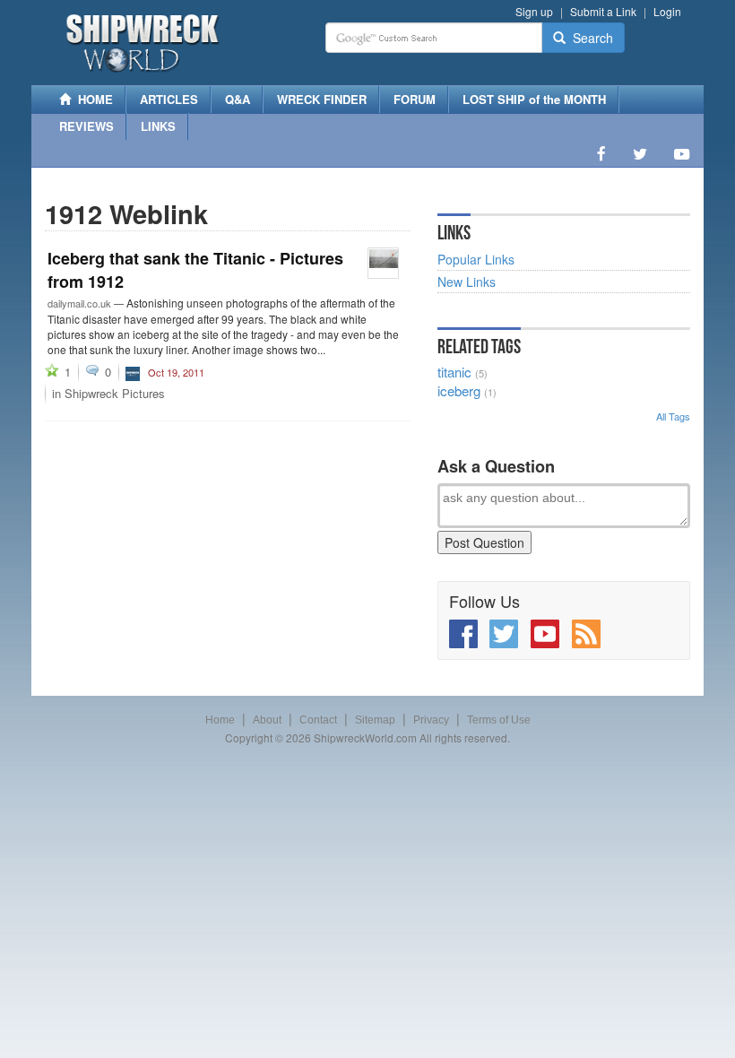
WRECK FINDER (322, 99)
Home (220, 720)
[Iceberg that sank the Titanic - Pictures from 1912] (383, 263)
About (267, 720)
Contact (318, 720)
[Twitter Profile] (640, 153)
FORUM (414, 99)
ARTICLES (169, 99)
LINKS (158, 125)
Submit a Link (603, 11)
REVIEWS (86, 125)
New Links (466, 282)
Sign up (534, 11)
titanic (454, 371)
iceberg (458, 390)
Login (667, 11)
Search (589, 38)
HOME (92, 99)
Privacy (431, 720)
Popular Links (475, 259)
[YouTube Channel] (682, 153)
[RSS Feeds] (586, 634)
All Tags (673, 416)
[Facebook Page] (601, 153)
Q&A (237, 99)
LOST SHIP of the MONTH (534, 99)
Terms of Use (499, 720)
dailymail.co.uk (79, 303)
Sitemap (375, 720)
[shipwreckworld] (132, 371)
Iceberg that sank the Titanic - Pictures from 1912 (195, 270)
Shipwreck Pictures (115, 393)
